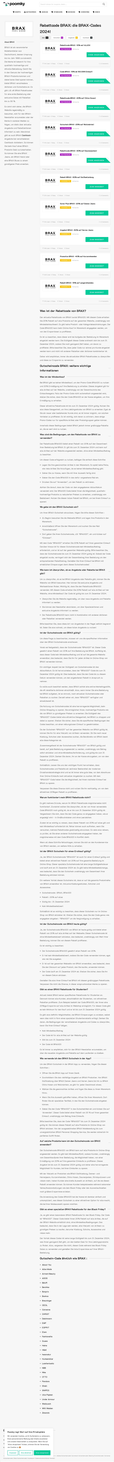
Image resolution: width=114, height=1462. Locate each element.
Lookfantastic (48, 1363)
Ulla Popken (47, 1394)
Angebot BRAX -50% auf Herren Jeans (76, 230)
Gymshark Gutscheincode (80, 1456)
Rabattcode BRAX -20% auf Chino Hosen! (78, 98)
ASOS (45, 1278)
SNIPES (45, 1390)
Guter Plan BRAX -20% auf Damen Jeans (77, 203)
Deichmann (47, 1318)
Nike (44, 1372)
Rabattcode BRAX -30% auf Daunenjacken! (78, 151)
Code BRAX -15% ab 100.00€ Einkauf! (76, 71)
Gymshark (57, 12)
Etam (44, 1332)
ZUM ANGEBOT (97, 186)
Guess (45, 1341)
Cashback (87, 38)
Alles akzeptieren (42, 1453)
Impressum (31, 1458)
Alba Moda (47, 1269)
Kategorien (31, 12)
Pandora (45, 1381)
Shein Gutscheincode (20, 1458)
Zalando (45, 1412)
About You (46, 1264)
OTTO (44, 1377)
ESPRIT (45, 1327)
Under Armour (48, 1399)
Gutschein (57, 38)
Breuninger (47, 1300)
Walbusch (46, 1403)
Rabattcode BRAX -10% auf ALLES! (75, 45)
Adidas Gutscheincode (64, 1456)
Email (68, 63)
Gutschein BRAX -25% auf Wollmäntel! (77, 124)
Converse (84, 12)
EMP (44, 1323)
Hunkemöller (47, 1359)
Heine (44, 1345)
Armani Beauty (48, 1273)
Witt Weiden (47, 1408)
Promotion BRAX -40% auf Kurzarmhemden (78, 256)
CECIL (45, 1305)
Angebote (72, 38)
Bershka (45, 1287)
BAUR (44, 1282)
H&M (44, 1350)
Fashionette (47, 1336)
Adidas (44, 12)
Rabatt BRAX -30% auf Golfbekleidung (77, 177)
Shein (97, 12)
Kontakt (52, 1458)
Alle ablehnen (26, 1453)
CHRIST (45, 1314)
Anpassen (12, 1453)
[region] (28, 1443)
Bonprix (45, 1291)
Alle (45, 38)
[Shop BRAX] (19, 29)
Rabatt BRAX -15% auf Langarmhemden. (77, 283)
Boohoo (45, 1296)
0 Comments (104, 63)
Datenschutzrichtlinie (42, 1458)
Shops (18, 12)
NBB (44, 1368)
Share (61, 63)
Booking (71, 12)
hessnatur (46, 1354)
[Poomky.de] (14, 4)
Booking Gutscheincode (96, 1456)
